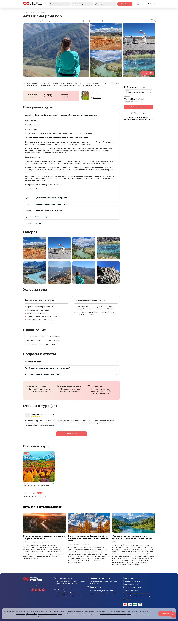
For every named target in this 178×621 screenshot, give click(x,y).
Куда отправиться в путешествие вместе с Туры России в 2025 (44, 537)
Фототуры (59, 21)
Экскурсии (49, 21)
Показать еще (71, 434)
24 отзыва (97, 98)
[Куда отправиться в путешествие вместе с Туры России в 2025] (44, 523)
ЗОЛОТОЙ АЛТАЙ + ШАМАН (37, 486)
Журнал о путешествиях (42, 507)
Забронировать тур (138, 107)
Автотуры (78, 21)
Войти (150, 4)
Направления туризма (131, 581)
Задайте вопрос (140, 113)
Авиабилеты (97, 21)
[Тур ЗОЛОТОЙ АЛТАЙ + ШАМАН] (39, 466)
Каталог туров (128, 578)
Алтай (86, 21)
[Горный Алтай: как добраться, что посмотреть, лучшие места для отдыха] (133, 523)
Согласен (165, 614)
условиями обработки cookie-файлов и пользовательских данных (39, 614)
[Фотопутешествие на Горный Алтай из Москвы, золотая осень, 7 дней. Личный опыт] (89, 523)
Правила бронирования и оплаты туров (138, 596)
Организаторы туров (131, 590)
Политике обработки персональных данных (115, 614)
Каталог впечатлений (131, 584)
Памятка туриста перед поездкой (136, 593)
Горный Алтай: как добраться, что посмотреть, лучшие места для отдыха (132, 537)
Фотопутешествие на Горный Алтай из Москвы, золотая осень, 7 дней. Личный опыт (88, 538)
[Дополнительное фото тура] (34, 248)
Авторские (69, 21)
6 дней (41, 21)
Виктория (94, 93)
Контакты (126, 599)
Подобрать (125, 4)
